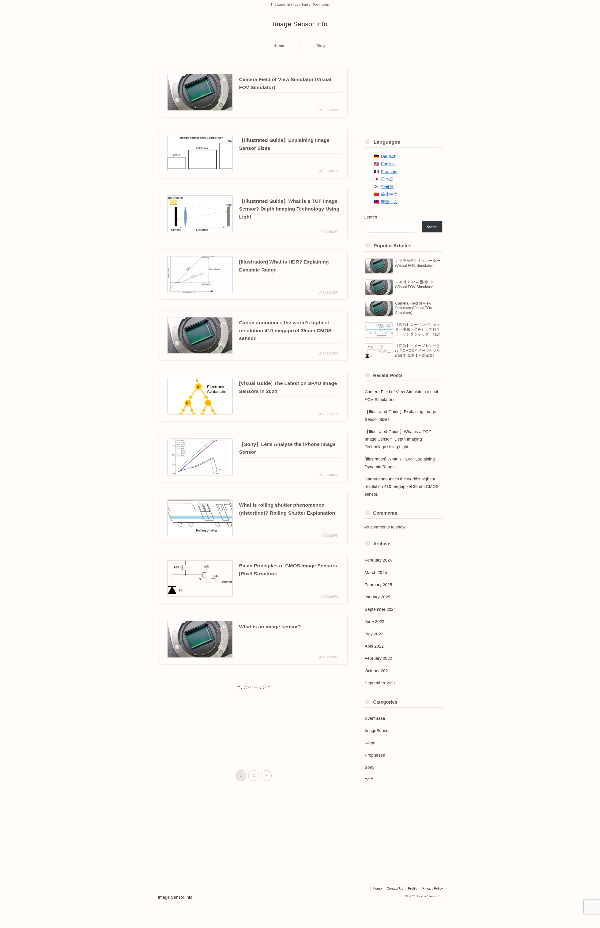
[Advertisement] (253, 724)
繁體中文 (389, 202)
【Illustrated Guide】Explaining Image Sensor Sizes (400, 415)
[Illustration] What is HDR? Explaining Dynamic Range (400, 463)
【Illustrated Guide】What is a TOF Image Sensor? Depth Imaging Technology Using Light (398, 439)
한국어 (387, 186)
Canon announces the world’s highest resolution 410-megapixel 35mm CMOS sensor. (402, 487)
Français (389, 171)
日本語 (387, 179)
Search (370, 217)
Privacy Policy (432, 888)
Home (377, 888)
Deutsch (388, 156)
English (388, 164)
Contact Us (395, 888)
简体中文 (389, 194)
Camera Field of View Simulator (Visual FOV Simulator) (401, 395)
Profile (412, 888)
